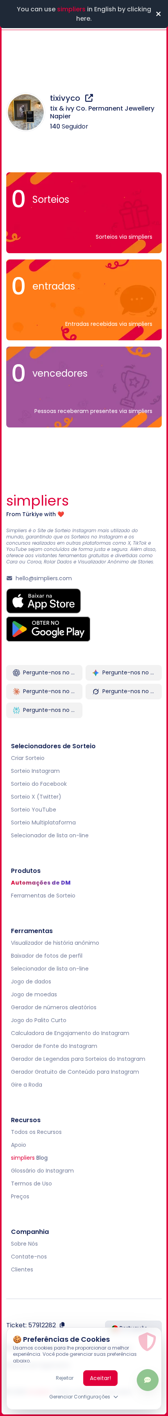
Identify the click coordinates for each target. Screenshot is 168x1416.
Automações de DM (41, 883)
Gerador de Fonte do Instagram (54, 1046)
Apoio (18, 1145)
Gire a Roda (26, 1085)
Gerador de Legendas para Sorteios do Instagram (78, 1059)
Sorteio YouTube (33, 809)
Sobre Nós (24, 1244)
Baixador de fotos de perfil (46, 956)
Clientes (22, 1269)
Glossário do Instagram (42, 1171)
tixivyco (66, 98)
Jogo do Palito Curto (38, 1020)
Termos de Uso (31, 1183)
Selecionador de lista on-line (50, 835)
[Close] (158, 14)
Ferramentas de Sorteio (43, 895)
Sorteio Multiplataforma (43, 822)
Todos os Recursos (36, 1132)
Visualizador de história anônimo (55, 943)
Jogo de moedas (34, 994)
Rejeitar (64, 1378)
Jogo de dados (31, 981)
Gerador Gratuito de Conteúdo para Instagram (75, 1072)
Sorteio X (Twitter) (36, 797)
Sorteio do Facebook (39, 784)
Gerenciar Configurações (79, 1396)
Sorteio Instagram (35, 771)
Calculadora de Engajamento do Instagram (70, 1033)
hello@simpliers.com (44, 578)
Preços (20, 1196)
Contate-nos (29, 1256)
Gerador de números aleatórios (54, 1007)
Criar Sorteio (28, 758)
